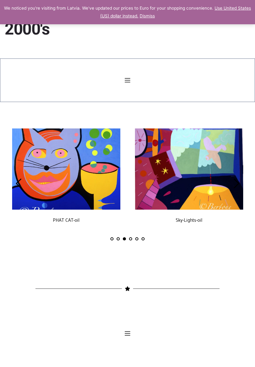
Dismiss (147, 15)
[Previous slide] (19, 183)
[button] (127, 80)
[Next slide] (236, 183)
